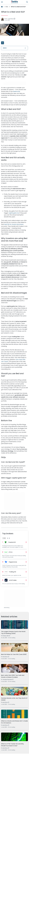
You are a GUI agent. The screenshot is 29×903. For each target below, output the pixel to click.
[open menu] (2, 2)
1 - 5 (4, 538)
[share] (2, 42)
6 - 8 (8, 538)
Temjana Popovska (7, 679)
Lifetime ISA (16, 91)
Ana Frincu (10, 18)
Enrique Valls (6, 635)
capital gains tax (14, 213)
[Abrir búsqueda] (27, 2)
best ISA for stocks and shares (14, 224)
